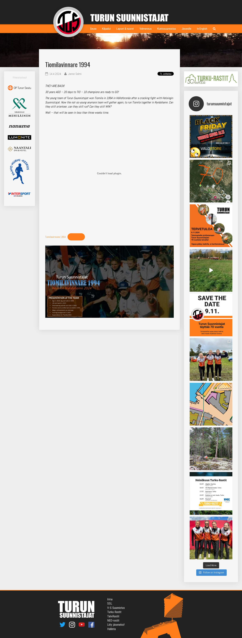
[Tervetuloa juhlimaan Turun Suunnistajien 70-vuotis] (211, 225)
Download (76, 237)
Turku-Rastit (114, 612)
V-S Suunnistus (116, 608)
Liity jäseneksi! (116, 624)
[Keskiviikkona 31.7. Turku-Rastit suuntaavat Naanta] (211, 404)
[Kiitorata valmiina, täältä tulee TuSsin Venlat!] (211, 538)
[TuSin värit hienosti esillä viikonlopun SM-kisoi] (211, 359)
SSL (109, 603)
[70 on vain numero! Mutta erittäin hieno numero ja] (211, 181)
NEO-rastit (113, 620)
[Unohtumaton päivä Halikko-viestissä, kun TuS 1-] (211, 270)
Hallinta (111, 629)
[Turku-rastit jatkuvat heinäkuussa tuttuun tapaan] (211, 493)
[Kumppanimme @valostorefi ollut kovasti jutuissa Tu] (211, 136)
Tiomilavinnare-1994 (55, 237)
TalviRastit (113, 616)
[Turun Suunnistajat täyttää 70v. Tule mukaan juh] (211, 315)
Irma (109, 599)
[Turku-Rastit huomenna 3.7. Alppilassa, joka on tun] (211, 448)
